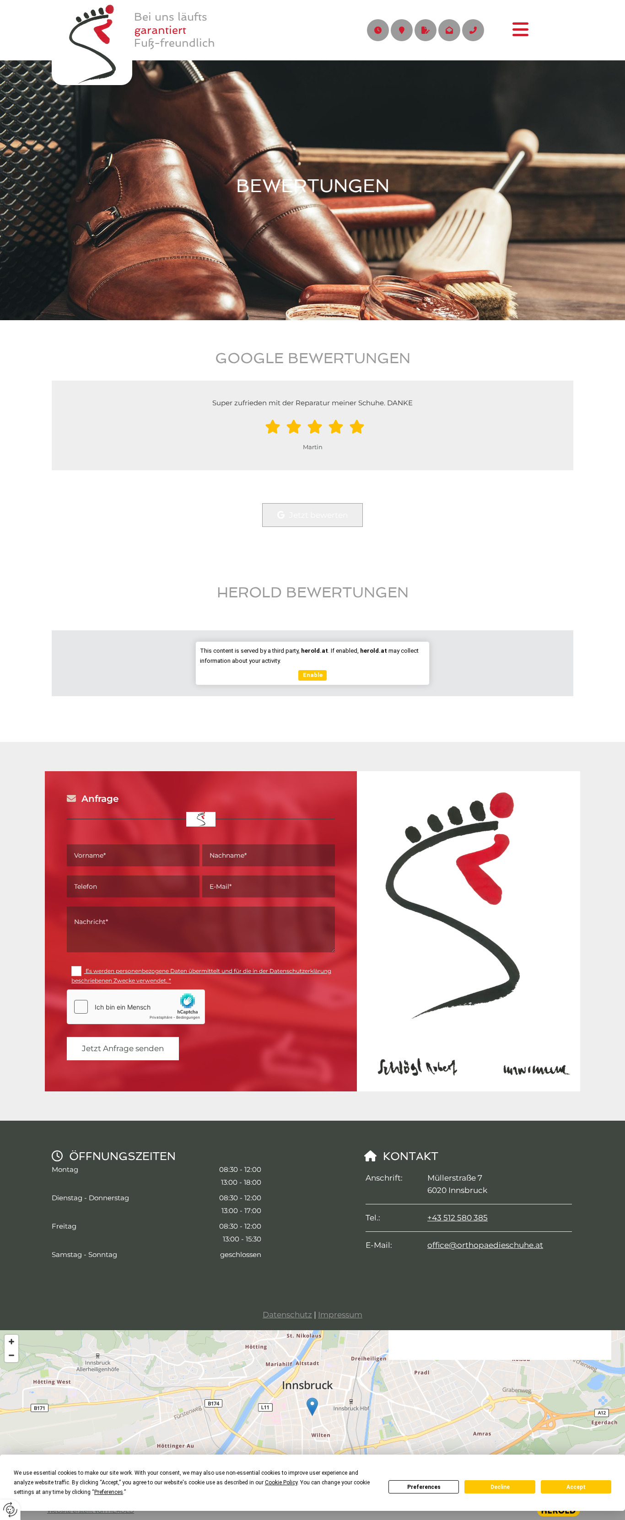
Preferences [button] (108, 1492)
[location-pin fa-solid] (402, 30)
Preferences (424, 1487)
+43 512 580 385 (457, 1217)
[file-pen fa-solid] (425, 30)
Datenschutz (287, 1314)
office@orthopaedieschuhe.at (485, 1245)
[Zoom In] (11, 1341)
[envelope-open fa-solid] (449, 30)
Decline (500, 1487)
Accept (576, 1487)
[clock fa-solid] (378, 30)
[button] (509, 30)
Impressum (340, 1314)
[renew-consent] (10, 1509)
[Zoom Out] (11, 1355)
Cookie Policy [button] (281, 1482)
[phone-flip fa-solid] (473, 30)
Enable (313, 674)
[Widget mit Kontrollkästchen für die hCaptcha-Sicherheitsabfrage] (136, 1006)
